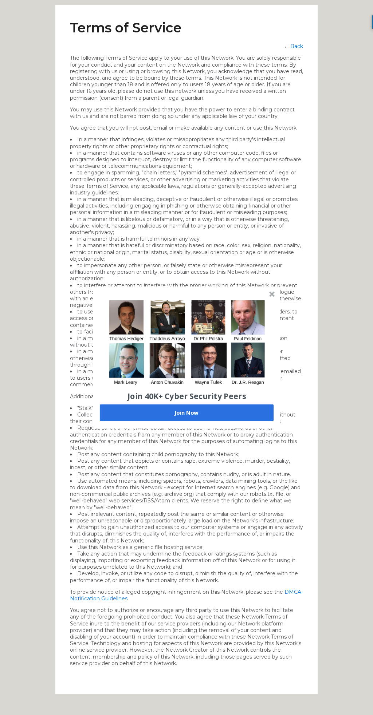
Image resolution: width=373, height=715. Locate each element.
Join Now (186, 412)
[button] (187, 396)
